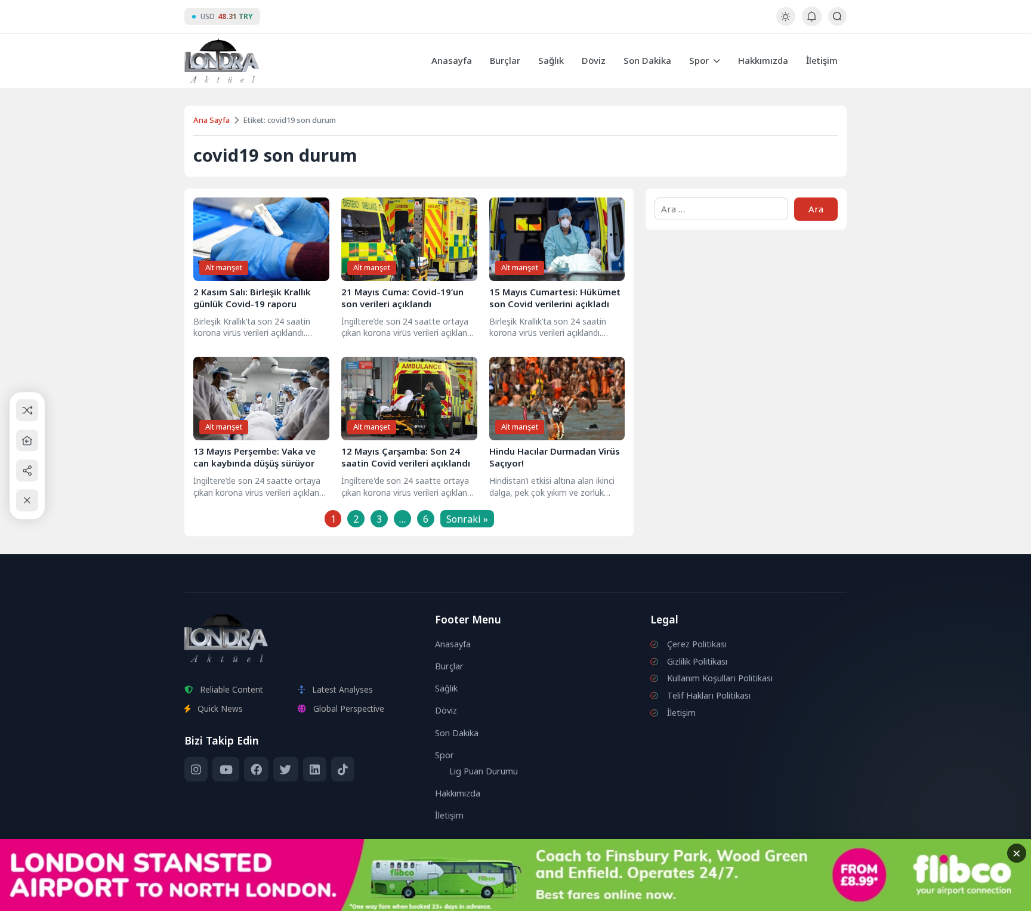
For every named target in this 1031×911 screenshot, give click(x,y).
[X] (285, 769)
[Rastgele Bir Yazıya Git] (27, 411)
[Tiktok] (342, 769)
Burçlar (505, 60)
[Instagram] (196, 769)
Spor (699, 60)
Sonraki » (467, 519)
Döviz (594, 60)
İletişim (822, 60)
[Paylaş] (27, 470)
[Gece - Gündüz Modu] (785, 22)
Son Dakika (647, 60)
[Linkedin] (314, 769)
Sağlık (551, 60)
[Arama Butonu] (837, 16)
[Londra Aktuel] (221, 60)
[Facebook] (256, 769)
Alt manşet (223, 267)
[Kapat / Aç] (27, 501)
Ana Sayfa (211, 120)
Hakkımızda (763, 60)
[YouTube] (225, 769)
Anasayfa (451, 60)
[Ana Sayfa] (27, 441)
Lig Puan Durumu (483, 771)
